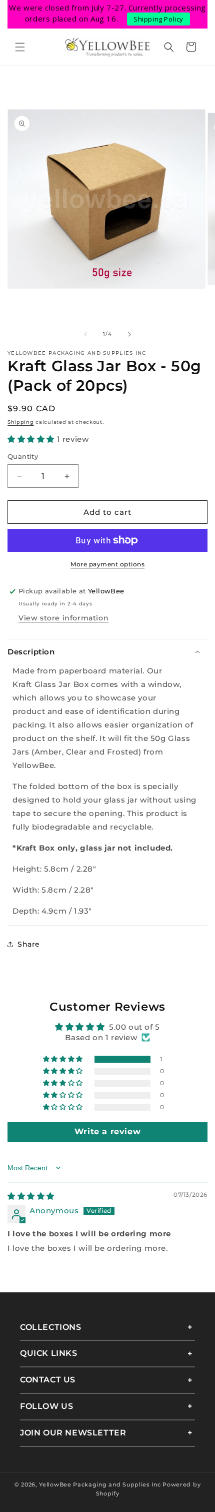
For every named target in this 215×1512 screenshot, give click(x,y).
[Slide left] (85, 334)
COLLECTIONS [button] (51, 1327)
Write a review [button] (107, 1131)
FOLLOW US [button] (46, 1406)
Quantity (23, 456)
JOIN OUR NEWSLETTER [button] (73, 1432)
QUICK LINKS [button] (49, 1353)
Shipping (21, 422)
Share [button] (29, 944)
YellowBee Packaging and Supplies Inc (99, 1484)
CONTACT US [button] (48, 1379)
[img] (31, 1196)
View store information (63, 617)
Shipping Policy (159, 19)
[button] (20, 47)
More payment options (107, 564)
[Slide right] (129, 334)
